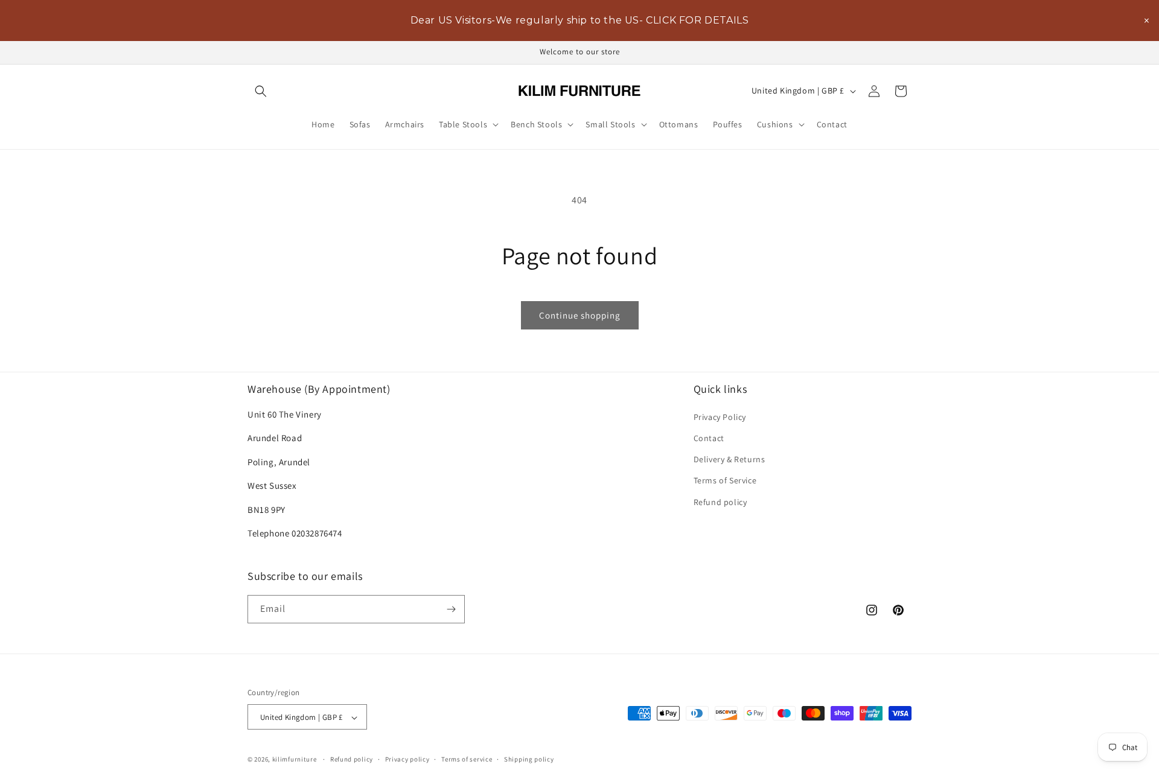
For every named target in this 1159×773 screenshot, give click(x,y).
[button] (260, 91)
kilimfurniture (294, 760)
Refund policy (720, 501)
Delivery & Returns (729, 459)
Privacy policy (407, 760)
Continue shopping (580, 315)
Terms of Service (725, 480)
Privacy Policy (720, 416)
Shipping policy (529, 760)
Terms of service (466, 760)
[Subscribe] (451, 609)
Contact (709, 438)
